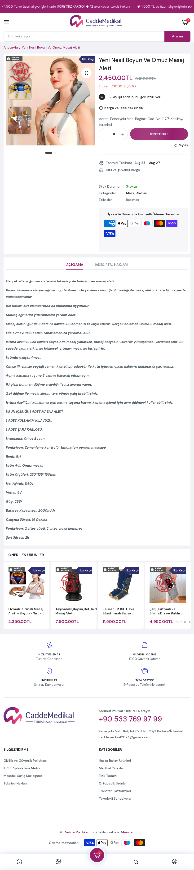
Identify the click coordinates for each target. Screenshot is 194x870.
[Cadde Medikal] (96, 22)
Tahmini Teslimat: (119, 163)
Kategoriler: (108, 193)
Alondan (128, 832)
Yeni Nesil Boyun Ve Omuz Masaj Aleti (141, 64)
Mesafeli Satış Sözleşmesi (23, 776)
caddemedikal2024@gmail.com (124, 737)
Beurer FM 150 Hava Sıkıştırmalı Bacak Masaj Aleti (118, 611)
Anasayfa (11, 47)
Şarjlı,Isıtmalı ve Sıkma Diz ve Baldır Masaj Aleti (165, 611)
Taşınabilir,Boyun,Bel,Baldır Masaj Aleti (77, 611)
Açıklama (74, 264)
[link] (19, 862)
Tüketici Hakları (15, 783)
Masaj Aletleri (136, 193)
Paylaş (183, 145)
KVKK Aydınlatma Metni (22, 768)
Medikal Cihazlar (111, 768)
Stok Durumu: (109, 186)
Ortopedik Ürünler (113, 783)
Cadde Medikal (75, 832)
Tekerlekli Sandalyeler (115, 798)
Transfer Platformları (115, 791)
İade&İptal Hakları (111, 264)
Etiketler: (106, 200)
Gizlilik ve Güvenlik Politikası (25, 760)
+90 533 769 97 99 (130, 719)
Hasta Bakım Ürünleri (115, 760)
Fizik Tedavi (108, 776)
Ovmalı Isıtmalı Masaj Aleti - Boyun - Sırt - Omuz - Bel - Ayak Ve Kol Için (25, 611)
